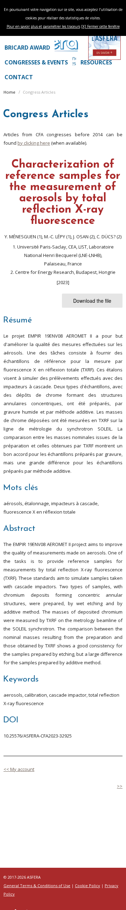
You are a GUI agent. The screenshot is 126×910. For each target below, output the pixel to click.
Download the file (92, 300)
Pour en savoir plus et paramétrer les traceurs (43, 26)
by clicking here (34, 143)
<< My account (19, 769)
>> (119, 786)
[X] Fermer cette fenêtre (100, 26)
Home (9, 92)
